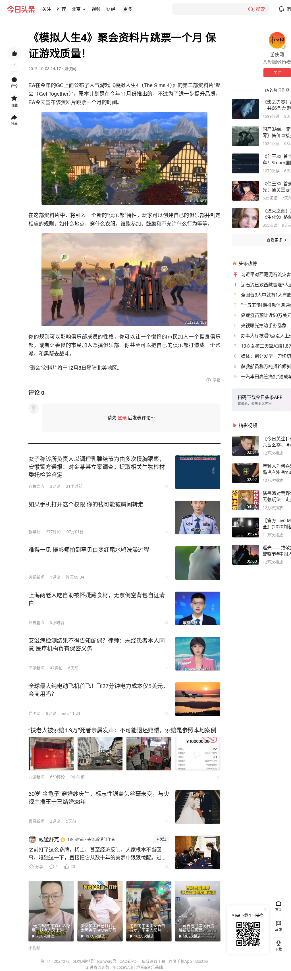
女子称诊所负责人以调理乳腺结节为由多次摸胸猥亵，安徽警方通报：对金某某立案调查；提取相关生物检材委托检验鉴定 (96, 467)
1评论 (55, 577)
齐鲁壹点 (36, 486)
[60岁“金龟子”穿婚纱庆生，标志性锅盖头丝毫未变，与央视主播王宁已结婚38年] (197, 807)
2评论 (55, 821)
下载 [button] (277, 945)
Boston (201, 961)
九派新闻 (36, 776)
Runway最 (106, 961)
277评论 (53, 531)
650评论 (57, 776)
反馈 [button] (278, 929)
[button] (46, 9)
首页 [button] (278, 909)
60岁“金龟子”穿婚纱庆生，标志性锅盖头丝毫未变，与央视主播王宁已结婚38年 (98, 798)
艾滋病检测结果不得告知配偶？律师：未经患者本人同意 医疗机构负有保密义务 (96, 644)
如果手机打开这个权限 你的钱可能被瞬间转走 (86, 504)
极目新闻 (36, 821)
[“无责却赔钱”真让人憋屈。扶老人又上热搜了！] (51, 911)
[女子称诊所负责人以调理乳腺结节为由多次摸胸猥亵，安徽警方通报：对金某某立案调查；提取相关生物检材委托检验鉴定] (197, 472)
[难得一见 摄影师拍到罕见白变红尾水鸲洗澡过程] (197, 563)
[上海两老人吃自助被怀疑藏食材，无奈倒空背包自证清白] (197, 608)
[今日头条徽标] (21, 9)
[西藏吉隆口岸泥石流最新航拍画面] (197, 911)
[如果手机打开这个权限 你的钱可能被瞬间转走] (197, 517)
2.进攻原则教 (97, 967)
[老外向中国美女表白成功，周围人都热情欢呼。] (148, 911)
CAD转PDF (128, 961)
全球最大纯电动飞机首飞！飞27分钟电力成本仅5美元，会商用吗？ (98, 690)
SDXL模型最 (83, 961)
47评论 (56, 668)
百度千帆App (180, 961)
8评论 (51, 713)
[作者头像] (277, 40)
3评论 (55, 486)
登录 (122, 418)
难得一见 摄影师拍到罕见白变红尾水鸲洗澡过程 (88, 550)
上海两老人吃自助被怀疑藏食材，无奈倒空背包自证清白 (96, 599)
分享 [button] (14, 123)
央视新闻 (36, 577)
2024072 (62, 961)
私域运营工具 (153, 961)
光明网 (34, 713)
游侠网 (70, 68)
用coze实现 (123, 967)
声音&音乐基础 (149, 967)
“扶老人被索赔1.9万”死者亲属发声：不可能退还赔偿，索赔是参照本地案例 (122, 730)
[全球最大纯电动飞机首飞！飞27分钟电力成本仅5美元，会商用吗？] (197, 699)
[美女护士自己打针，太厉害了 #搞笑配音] (100, 911)
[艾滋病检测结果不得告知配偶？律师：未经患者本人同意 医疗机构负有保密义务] (197, 654)
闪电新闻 (36, 668)
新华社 (34, 531)
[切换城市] (84, 9)
